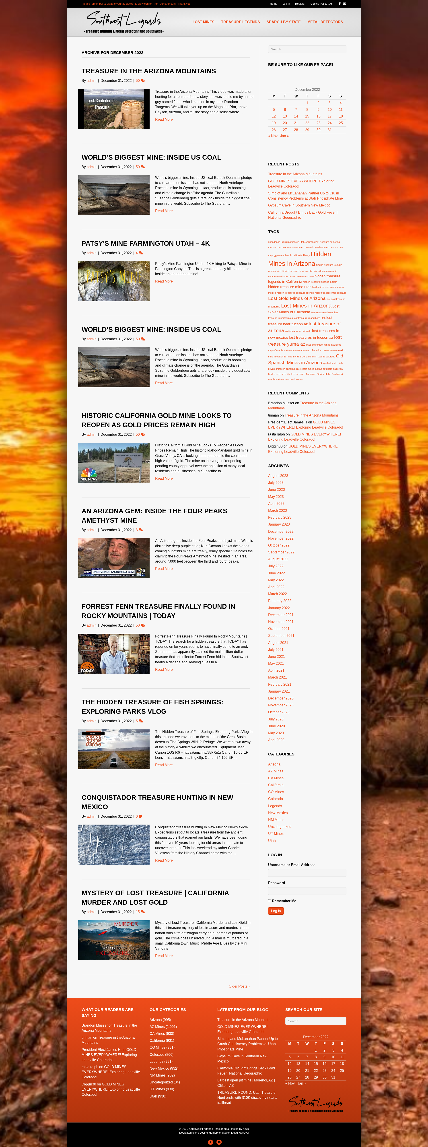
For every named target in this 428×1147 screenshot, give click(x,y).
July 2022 (276, 566)
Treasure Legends (240, 22)
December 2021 (281, 615)
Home (273, 3)
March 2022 (277, 594)
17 (330, 116)
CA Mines (276, 778)
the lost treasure (296, 374)
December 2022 (281, 531)
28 (296, 130)
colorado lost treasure (317, 242)
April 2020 (276, 740)
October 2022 (279, 545)
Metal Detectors (325, 22)
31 (330, 130)
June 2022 (276, 573)
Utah (272, 841)
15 (307, 116)
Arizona (274, 764)
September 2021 (281, 635)
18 (341, 116)
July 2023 (276, 483)
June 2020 (276, 726)
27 (285, 130)
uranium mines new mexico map (285, 379)
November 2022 (281, 538)
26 (274, 130)
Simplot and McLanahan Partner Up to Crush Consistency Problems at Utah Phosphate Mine (247, 1044)
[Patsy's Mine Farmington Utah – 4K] (114, 281)
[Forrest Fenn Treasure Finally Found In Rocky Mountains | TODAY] (114, 653)
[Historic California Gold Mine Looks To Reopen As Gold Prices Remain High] (114, 462)
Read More (164, 119)
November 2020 (281, 705)
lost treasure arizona (322, 312)
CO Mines (276, 792)
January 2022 (279, 608)
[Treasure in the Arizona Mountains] (114, 109)
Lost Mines (203, 22)
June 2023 (276, 489)
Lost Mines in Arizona (306, 306)
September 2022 (281, 552)
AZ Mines (275, 771)
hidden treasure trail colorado (330, 292)
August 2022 (278, 559)
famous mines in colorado (300, 247)
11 (341, 109)
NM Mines (276, 820)
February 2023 (279, 517)
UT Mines (276, 833)
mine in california (277, 356)
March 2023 (277, 510)
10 (330, 109)
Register (300, 3)
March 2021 (277, 677)
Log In (286, 3)
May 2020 (276, 733)
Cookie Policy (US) (322, 3)
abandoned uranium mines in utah (286, 242)
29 (307, 130)
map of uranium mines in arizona (323, 344)
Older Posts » (239, 986)
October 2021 (279, 629)
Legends (275, 806)
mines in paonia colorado (321, 356)
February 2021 (279, 684)
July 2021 (276, 650)
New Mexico (278, 813)
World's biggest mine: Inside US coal (151, 157)
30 (319, 130)
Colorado (275, 799)
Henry (306, 255)
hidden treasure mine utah (289, 287)
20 (285, 123)
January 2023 (279, 524)
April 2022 (276, 587)
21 (296, 123)
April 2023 (276, 503)
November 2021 (281, 622)
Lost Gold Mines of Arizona (297, 298)
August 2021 (278, 643)
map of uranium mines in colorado (286, 350)
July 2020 (276, 719)
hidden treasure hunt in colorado (299, 271)
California (276, 785)
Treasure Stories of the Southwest (324, 374)
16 (319, 116)
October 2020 (279, 712)
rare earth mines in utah (309, 368)
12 (274, 116)
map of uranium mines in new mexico (325, 350)
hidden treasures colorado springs (295, 292)
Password (276, 883)
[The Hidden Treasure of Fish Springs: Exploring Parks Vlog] (114, 749)
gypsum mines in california (288, 255)
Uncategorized (279, 827)
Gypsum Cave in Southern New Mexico (299, 205)
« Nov (273, 136)
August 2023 (278, 476)
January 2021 (279, 691)
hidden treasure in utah (301, 276)
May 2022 (276, 580)
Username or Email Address (291, 865)
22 (307, 123)
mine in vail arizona (297, 356)
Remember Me (284, 901)
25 (341, 123)
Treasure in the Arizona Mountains (149, 71)
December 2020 (281, 698)
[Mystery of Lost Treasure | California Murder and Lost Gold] (114, 940)
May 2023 (276, 497)
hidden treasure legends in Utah (320, 282)
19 (274, 123)
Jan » (284, 136)
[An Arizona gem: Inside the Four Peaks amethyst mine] (114, 558)
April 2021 (276, 670)
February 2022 (279, 601)
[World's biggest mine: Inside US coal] (114, 195)
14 (296, 116)
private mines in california (281, 368)
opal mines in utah (333, 363)
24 (330, 123)
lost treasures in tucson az (311, 337)
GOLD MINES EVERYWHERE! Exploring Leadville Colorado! (109, 1055)
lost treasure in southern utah (309, 318)
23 (319, 123)
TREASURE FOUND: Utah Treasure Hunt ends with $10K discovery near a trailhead (247, 1098)
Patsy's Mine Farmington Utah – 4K (146, 243)
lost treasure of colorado (298, 331)
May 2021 (276, 663)
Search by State (284, 22)
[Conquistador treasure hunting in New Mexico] (114, 844)
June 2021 (276, 656)
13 (285, 116)
